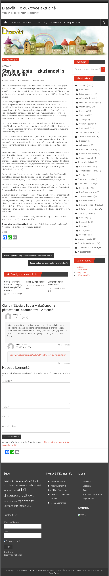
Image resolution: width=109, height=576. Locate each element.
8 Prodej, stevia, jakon (10, 60)
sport (23, 496)
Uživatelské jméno (11, 522)
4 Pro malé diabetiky (86, 184)
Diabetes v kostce (86, 166)
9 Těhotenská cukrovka (88, 248)
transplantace (11, 501)
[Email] (14, 237)
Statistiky (83, 111)
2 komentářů (24, 80)
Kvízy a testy (81, 270)
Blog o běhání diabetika (54, 22)
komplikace (9, 485)
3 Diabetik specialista (86, 179)
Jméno (5, 407)
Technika (83, 115)
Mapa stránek (73, 22)
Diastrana (83, 226)
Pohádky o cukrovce (88, 192)
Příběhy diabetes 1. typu (89, 205)
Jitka (18, 294)
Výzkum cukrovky (86, 124)
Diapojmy (83, 141)
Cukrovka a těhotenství (88, 201)
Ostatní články (85, 107)
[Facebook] (4, 237)
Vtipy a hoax (84, 235)
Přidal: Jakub (9, 80)
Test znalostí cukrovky (88, 171)
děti (37, 481)
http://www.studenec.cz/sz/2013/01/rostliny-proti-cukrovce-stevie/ (38, 355)
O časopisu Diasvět (87, 98)
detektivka (9, 481)
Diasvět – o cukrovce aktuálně (29, 8)
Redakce (41, 285)
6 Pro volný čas (84, 213)
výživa (28, 506)
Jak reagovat (84, 145)
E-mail (5, 417)
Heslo (6, 532)
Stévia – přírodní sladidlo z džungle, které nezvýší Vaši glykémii (13, 286)
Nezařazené (83, 252)
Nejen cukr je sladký (35, 282)
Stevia (42, 80)
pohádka (29, 485)
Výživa (82, 120)
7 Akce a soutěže (85, 239)
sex (20, 496)
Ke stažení (27, 22)
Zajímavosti (84, 128)
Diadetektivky (84, 222)
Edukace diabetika (86, 188)
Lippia (37, 80)
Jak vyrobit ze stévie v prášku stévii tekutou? (48, 263)
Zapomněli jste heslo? (13, 555)
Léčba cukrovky (85, 94)
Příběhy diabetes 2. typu (89, 209)
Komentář (7, 381)
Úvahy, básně (84, 230)
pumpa (13, 490)
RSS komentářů (83, 275)
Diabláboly (83, 218)
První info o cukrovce (88, 154)
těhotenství (27, 501)
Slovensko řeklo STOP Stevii (55, 283)
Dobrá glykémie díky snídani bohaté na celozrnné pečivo (28, 256)
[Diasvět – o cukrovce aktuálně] (5, 22)
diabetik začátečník (25, 481)
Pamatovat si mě (12, 541)
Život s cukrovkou (86, 132)
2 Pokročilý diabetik (86, 162)
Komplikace (84, 90)
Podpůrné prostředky (88, 149)
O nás (37, 22)
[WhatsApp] (9, 237)
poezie (22, 485)
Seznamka (15, 22)
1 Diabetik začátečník (86, 137)
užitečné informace (15, 505)
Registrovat (8, 552)
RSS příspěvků (82, 272)
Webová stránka (9, 426)
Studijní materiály (86, 158)
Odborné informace (87, 102)
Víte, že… (82, 175)
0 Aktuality (82, 85)
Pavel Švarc (55, 494)
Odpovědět (65, 345)
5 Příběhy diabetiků (86, 196)
